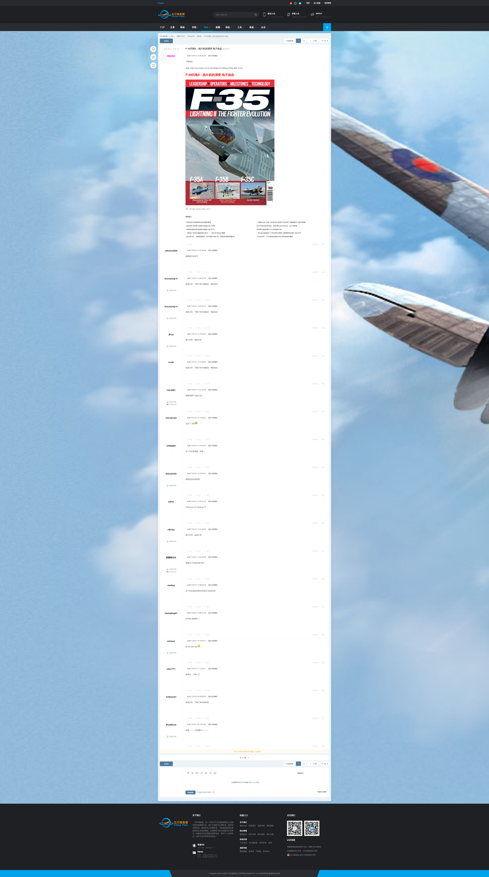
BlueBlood (171, 724)
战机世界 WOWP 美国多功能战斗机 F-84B (200, 226)
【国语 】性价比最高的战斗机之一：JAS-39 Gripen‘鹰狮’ (205, 233)
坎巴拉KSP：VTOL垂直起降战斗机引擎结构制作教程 (275, 236)
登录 (308, 3)
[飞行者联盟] (171, 18)
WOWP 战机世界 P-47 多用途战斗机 (269, 229)
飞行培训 (243, 842)
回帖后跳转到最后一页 (206, 792)
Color (192, 773)
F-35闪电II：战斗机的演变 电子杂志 (216, 36)
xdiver (171, 501)
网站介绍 (243, 825)
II (209, 209)
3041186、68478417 (205, 848)
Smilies (215, 773)
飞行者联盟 (163, 36)
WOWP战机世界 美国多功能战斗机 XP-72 (200, 229)
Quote (206, 773)
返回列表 (290, 41)
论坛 (206, 27)
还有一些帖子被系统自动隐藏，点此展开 (247, 751)
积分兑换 (270, 834)
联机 (228, 27)
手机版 (258, 851)
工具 (239, 27)
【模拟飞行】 (180, 36)
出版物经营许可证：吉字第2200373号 (302, 850)
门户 (162, 27)
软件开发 (263, 842)
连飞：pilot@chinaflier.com (207, 857)
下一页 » (245, 757)
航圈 (218, 27)
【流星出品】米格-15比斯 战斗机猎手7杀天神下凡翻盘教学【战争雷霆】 (281, 222)
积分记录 (252, 834)
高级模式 (300, 773)
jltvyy (171, 334)
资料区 (199, 36)
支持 (199, 272)
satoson (171, 641)
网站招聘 (270, 825)
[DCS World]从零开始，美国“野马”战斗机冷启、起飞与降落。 (278, 226)
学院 (194, 27)
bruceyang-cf (171, 278)
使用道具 (315, 244)
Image (197, 773)
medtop (171, 585)
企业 (263, 27)
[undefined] (291, 3)
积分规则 (261, 834)
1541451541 (171, 417)
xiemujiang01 (171, 613)
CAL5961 (171, 390)
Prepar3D (191, 36)
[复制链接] (226, 49)
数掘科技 (272, 873)
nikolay (171, 529)
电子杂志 (192, 209)
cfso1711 (171, 668)
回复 (190, 244)
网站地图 (243, 851)
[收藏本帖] (153, 57)
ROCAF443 (171, 473)
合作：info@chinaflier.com (207, 855)
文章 (172, 27)
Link (201, 773)
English (161, 3)
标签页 (251, 851)
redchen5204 (171, 250)
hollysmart (171, 696)
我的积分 (243, 834)
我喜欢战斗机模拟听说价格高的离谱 (198, 222)
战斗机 (198, 209)
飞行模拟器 (253, 842)
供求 (270, 842)
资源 (251, 27)
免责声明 (261, 825)
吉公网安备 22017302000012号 (303, 855)
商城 (182, 27)
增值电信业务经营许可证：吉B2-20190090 (304, 846)
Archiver (266, 851)
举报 (323, 244)
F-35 (207, 209)
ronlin (171, 362)
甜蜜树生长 (171, 557)
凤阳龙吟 (171, 55)
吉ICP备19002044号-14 (247, 873)
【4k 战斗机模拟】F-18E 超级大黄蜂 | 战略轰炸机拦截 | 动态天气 (279, 233)
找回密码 (327, 3)
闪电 (203, 209)
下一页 (323, 41)
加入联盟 (317, 3)
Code (210, 773)
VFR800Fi (171, 445)
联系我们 (252, 825)
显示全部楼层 (213, 55)
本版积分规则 (322, 792)
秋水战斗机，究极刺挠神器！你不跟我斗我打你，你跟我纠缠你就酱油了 (210, 236)
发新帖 (166, 41)
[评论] (153, 49)
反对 (207, 272)
